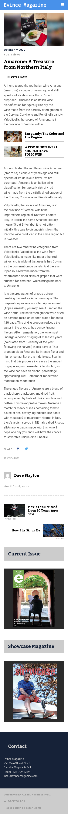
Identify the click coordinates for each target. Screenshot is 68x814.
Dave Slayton (19, 76)
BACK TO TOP (16, 801)
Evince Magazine (25, 5)
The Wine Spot (11, 458)
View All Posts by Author (16, 486)
